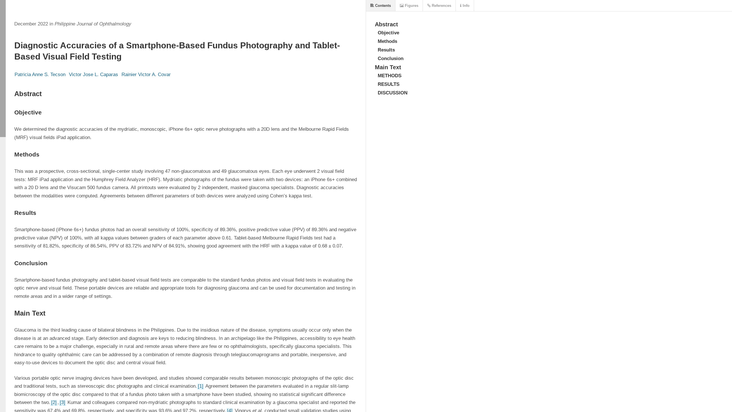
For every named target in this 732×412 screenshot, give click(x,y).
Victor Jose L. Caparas (93, 74)
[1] (200, 386)
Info (466, 5)
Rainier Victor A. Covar (146, 74)
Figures (411, 5)
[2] (54, 402)
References (441, 5)
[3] (62, 402)
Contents (382, 5)
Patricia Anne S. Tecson (40, 74)
